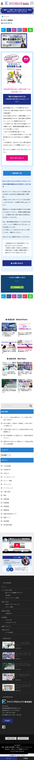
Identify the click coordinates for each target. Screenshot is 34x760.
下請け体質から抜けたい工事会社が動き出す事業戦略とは (18, 430)
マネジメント (7, 484)
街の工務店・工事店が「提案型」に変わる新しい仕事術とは (18, 424)
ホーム (4, 587)
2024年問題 (7, 466)
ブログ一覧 (8, 620)
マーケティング (8, 488)
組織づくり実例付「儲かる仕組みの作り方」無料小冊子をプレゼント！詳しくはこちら (17, 10)
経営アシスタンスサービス (12, 604)
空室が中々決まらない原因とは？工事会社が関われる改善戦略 (18, 443)
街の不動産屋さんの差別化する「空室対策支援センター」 (18, 436)
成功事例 (7, 595)
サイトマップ (23, 738)
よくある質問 (9, 632)
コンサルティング (9, 477)
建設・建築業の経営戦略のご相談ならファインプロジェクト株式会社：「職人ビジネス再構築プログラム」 (17, 748)
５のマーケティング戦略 (12, 598)
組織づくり (6, 517)
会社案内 (4, 617)
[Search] (31, 406)
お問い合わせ (18, 263)
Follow (17, 281)
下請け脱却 (6, 492)
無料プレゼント (6, 626)
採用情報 (6, 506)
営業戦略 (6, 503)
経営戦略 (6, 521)
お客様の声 (6, 469)
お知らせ (6, 473)
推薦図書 (6, 510)
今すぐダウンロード (17, 158)
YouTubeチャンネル (10, 622)
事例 (4, 495)
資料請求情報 (7, 525)
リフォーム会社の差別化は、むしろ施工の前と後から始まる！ (18, 418)
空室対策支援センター (10, 514)
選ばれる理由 (6, 611)
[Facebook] (4, 727)
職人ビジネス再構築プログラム (13, 592)
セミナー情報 (7, 481)
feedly (18, 287)
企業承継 (6, 499)
